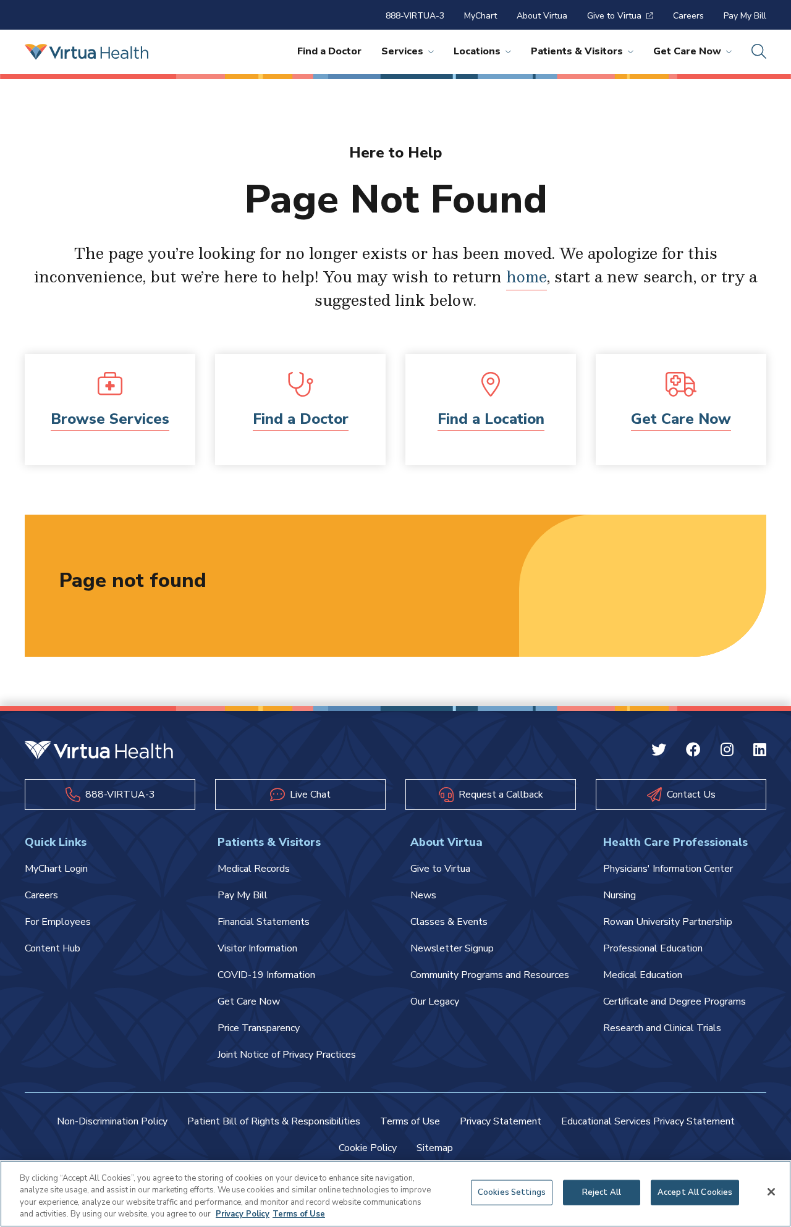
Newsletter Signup (452, 948)
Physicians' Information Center (668, 868)
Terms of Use (410, 1121)
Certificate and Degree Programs (674, 1001)
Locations (477, 51)
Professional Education (653, 948)
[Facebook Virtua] (693, 751)
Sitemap (435, 1148)
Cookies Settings (512, 1192)
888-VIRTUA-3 (415, 16)
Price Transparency (259, 1028)
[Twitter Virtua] (658, 751)
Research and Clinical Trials (662, 1028)
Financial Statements (264, 922)
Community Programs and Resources (489, 975)
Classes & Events (449, 922)
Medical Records (254, 868)
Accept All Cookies (695, 1192)
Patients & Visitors (577, 51)
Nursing (619, 895)
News (423, 895)
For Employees (58, 922)
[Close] (771, 1191)
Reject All (601, 1192)
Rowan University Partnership (667, 922)
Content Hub (52, 948)
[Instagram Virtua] (727, 751)
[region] (395, 1193)
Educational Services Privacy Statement (648, 1121)
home (526, 276)
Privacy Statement (500, 1121)
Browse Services (110, 419)
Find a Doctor (329, 51)
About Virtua (542, 16)
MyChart (480, 16)
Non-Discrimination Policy (112, 1121)
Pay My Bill (745, 16)
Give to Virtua (614, 16)
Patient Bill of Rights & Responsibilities (273, 1121)
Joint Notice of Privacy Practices (287, 1054)
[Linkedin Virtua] (759, 751)
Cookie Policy (368, 1148)
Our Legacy (434, 1001)
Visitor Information (257, 948)
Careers (688, 16)
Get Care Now (687, 51)
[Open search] (758, 52)
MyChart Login (56, 868)
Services (402, 51)
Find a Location (491, 419)
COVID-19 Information (266, 975)
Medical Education (642, 975)
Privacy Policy (242, 1214)
